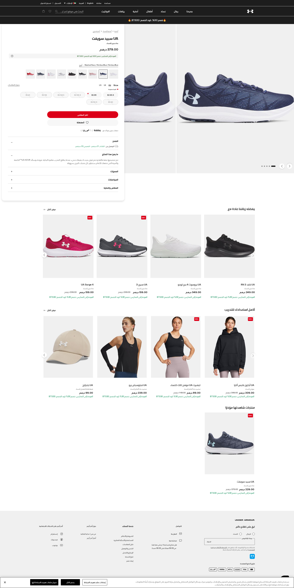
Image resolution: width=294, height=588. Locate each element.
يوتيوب (55, 545)
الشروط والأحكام (221, 547)
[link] (189, 11)
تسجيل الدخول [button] (45, 3)
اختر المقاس (82, 114)
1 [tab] (273, 167)
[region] (147, 582)
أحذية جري (96, 31)
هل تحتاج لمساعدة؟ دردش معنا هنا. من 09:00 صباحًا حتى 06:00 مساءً (164, 546)
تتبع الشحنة (129, 556)
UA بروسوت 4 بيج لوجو (189, 284)
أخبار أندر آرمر (91, 538)
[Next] (282, 165)
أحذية (116, 31)
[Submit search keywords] (57, 11)
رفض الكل (70, 582)
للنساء (235, 534)
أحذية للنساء (107, 31)
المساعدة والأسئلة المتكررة (123, 540)
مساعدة (107, 3)
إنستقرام (54, 533)
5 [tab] (261, 167)
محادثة (98, 3)
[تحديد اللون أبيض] (61, 74)
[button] (176, 11)
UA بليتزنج (88, 385)
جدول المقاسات (14, 84)
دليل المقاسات (128, 544)
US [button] (100, 85)
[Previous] (290, 165)
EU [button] (110, 85)
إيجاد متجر (129, 560)
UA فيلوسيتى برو (138, 385)
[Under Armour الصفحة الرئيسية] (250, 11)
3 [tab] (266, 167)
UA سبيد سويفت (245, 481)
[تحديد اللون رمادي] (113, 74)
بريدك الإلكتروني (247, 538)
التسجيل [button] (58, 3)
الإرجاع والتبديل (128, 552)
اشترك (209, 541)
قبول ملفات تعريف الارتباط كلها (44, 582)
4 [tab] (263, 167)
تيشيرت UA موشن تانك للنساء (185, 385)
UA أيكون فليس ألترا (244, 385)
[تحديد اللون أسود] (82, 74)
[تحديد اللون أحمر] (30, 74)
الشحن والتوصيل (127, 548)
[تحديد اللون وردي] (92, 74)
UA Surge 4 (87, 284)
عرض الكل (51, 209)
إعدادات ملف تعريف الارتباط (94, 582)
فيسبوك (54, 539)
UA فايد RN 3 (248, 284)
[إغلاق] (5, 582)
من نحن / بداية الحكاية (88, 533)
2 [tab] (268, 167)
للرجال (248, 534)
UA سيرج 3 (141, 284)
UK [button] (105, 85)
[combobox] (69, 11)
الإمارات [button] (69, 3)
